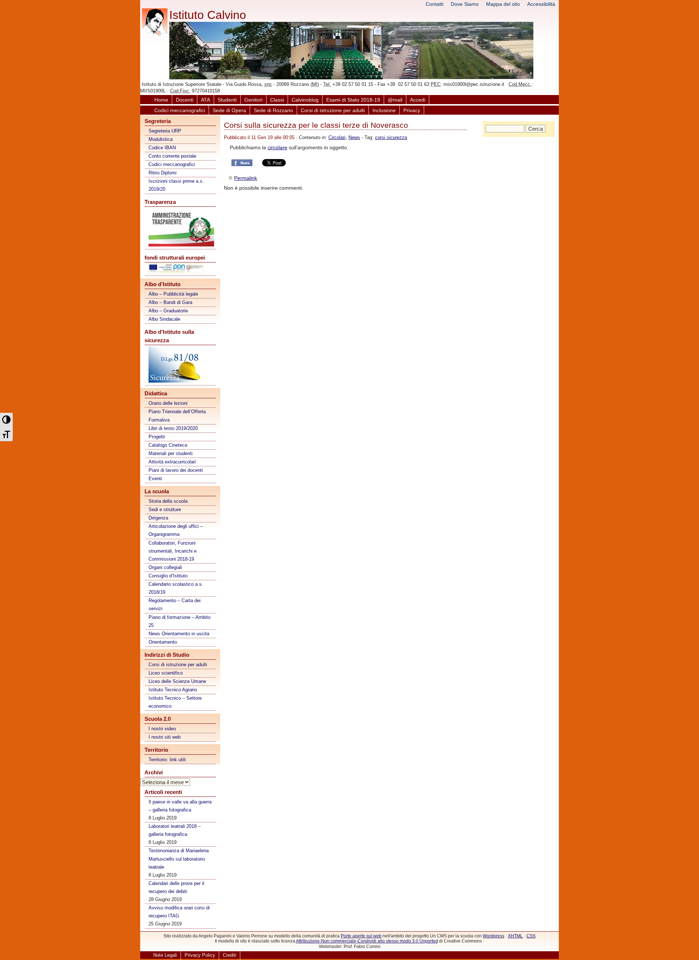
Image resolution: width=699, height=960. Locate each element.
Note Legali (165, 955)
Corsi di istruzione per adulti (333, 110)
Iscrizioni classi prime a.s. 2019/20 (176, 185)
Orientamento (163, 642)
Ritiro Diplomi (163, 172)
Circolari (336, 137)
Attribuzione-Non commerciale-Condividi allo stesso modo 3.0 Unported (367, 941)
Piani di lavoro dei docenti (176, 470)
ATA (205, 100)
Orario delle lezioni (168, 403)
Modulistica (161, 139)
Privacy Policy (200, 955)
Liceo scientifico (166, 673)
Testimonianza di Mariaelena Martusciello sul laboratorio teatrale (179, 858)
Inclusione (384, 110)
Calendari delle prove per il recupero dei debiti (176, 887)
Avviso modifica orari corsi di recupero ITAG (179, 911)
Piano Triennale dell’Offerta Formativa (177, 415)
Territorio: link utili (167, 759)
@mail (395, 100)
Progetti (157, 436)
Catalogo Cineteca (168, 445)
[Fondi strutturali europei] (180, 270)
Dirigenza (158, 518)
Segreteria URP (165, 131)
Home (161, 100)
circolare (277, 147)
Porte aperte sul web (361, 936)
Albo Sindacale (164, 319)
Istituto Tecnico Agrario (173, 689)
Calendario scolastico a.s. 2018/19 (176, 588)
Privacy (411, 110)
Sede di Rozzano (273, 110)
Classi (277, 100)
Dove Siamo (465, 4)
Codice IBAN (162, 147)
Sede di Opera (229, 110)
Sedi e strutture (165, 509)
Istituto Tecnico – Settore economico (175, 702)
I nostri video (162, 728)
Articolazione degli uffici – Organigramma (176, 530)
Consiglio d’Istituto (168, 575)
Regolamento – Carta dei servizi (175, 604)
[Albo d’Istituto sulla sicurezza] (180, 365)
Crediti (229, 955)
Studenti (227, 100)
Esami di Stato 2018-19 (353, 100)
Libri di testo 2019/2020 (173, 428)
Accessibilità (541, 4)
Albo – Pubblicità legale (173, 294)
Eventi (155, 478)
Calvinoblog (305, 100)
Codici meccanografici (179, 110)
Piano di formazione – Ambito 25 (179, 621)
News (354, 137)
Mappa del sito (503, 4)
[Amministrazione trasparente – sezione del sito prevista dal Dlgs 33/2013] (180, 228)
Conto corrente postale (172, 156)
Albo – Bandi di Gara (170, 302)
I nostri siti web (165, 737)
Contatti (434, 4)
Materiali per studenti (171, 453)
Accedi (417, 100)
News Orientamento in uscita (179, 633)
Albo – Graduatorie (168, 310)
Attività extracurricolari (172, 462)
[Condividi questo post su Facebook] (242, 165)
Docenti (184, 100)
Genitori (253, 100)
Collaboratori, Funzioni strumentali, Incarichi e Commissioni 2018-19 (173, 551)
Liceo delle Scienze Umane (177, 681)
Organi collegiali (165, 567)
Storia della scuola (168, 501)
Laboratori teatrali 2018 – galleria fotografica (175, 830)
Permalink (245, 178)
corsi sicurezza (391, 137)
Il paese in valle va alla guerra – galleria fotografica (180, 806)
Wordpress (493, 936)
